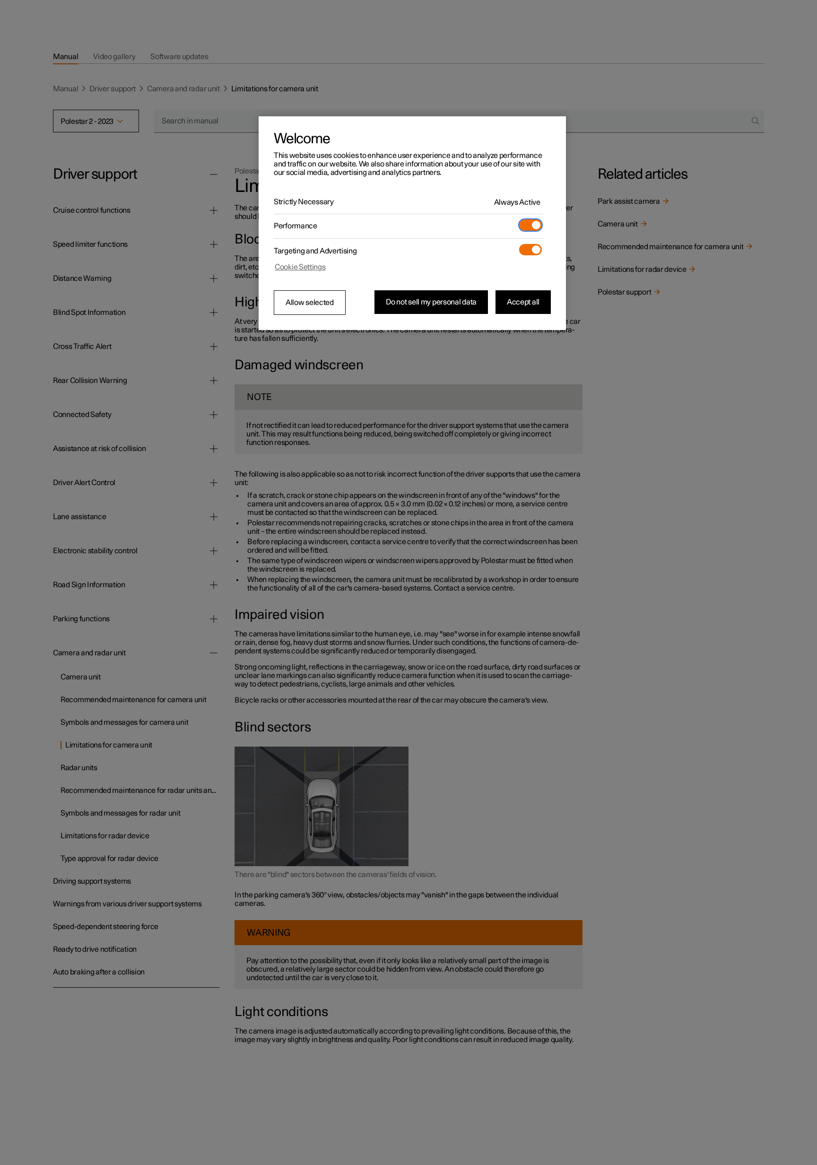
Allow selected (310, 302)
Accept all (523, 302)
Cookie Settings (300, 267)
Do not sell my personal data (431, 302)
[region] (412, 223)
